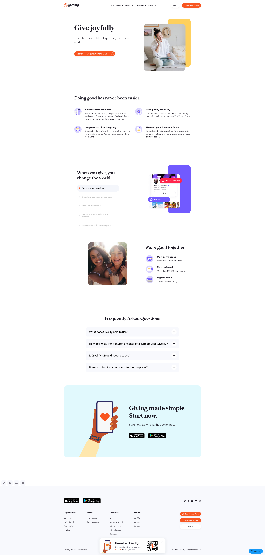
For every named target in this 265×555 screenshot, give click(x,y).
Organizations (115, 5)
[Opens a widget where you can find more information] (256, 551)
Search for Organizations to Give (92, 54)
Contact (137, 526)
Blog (112, 518)
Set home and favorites (93, 188)
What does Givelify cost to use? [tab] (108, 331)
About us (152, 5)
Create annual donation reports (96, 225)
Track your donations (92, 206)
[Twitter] (3, 483)
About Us (137, 513)
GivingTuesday (116, 530)
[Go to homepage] (71, 5)
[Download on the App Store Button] (72, 500)
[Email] (22, 483)
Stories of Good (116, 522)
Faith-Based (69, 522)
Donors (128, 5)
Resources (140, 5)
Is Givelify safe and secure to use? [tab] (110, 355)
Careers (137, 522)
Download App (93, 522)
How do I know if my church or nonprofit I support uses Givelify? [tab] (128, 343)
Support (113, 534)
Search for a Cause (192, 514)
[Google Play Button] (92, 500)
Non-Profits (68, 526)
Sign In (175, 5)
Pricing (67, 530)
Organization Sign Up (191, 5)
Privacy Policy (69, 550)
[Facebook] (10, 483)
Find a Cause (92, 518)
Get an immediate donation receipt (95, 215)
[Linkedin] (16, 483)
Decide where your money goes (97, 197)
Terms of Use (83, 550)
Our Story (138, 518)
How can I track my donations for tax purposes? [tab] (118, 367)
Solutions (67, 518)
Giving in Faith (116, 526)
